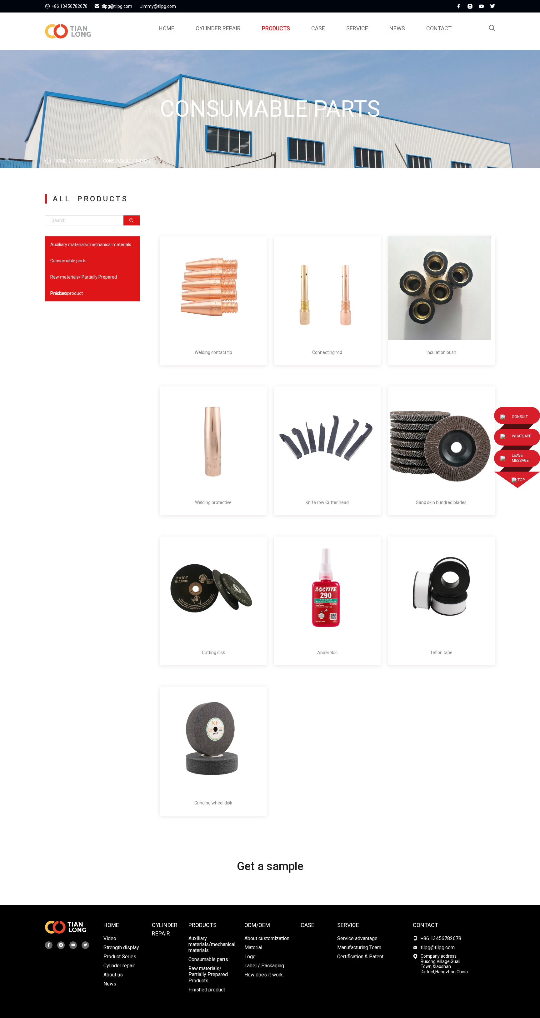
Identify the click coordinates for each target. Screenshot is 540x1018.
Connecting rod (327, 352)
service (357, 28)
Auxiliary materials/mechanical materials (90, 244)
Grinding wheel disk (213, 802)
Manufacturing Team (359, 947)
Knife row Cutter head (327, 502)
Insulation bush (441, 352)
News (397, 28)
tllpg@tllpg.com (438, 947)
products (276, 28)
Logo (250, 957)
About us (113, 975)
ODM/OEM (257, 925)
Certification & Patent (360, 957)
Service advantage (357, 938)
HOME (111, 925)
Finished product (66, 293)
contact (425, 925)
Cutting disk (213, 652)
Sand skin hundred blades (441, 502)
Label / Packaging (264, 966)
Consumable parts (125, 161)
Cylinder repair (218, 28)
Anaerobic (327, 652)
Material (253, 947)
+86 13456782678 (441, 938)
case (318, 28)
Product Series (119, 957)
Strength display (121, 947)
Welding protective (213, 502)
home (166, 28)
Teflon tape (441, 652)
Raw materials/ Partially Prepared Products (83, 280)
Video (109, 938)
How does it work (263, 975)
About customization (266, 938)
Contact (439, 28)
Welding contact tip (213, 352)
